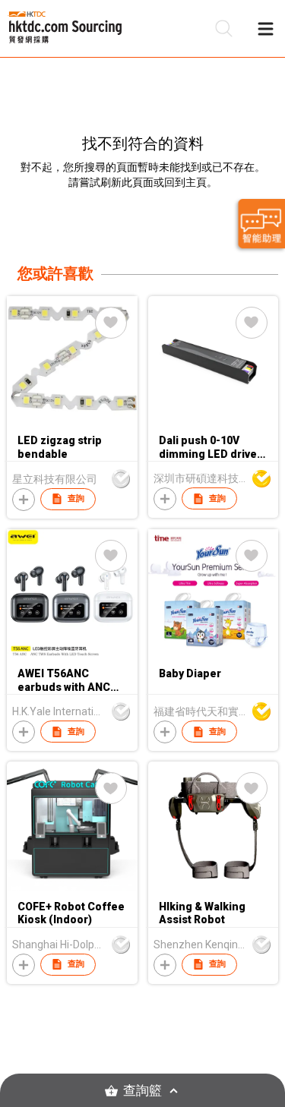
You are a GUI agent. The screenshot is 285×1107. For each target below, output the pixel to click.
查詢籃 (142, 1090)
